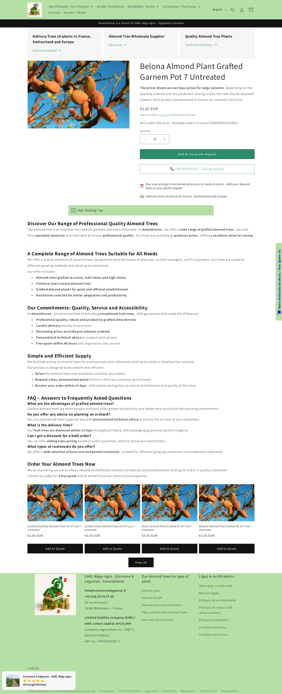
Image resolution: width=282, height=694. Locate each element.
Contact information (130, 691)
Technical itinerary (199, 45)
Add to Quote (55, 549)
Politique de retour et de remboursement (215, 610)
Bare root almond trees (157, 620)
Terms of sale (169, 691)
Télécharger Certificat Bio (216, 586)
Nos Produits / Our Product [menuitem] (69, 6)
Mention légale (209, 593)
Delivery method (45, 50)
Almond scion (151, 590)
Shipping (163, 114)
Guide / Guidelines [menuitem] (111, 6)
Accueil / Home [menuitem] (75, 12)
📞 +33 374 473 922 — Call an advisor (197, 169)
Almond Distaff (152, 598)
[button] (232, 9)
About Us (115, 45)
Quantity (145, 131)
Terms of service (208, 691)
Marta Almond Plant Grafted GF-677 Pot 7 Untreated (167, 528)
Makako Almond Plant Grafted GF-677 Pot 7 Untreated (225, 528)
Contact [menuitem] (54, 12)
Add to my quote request (197, 154)
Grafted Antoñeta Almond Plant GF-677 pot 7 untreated (54, 528)
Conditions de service (213, 634)
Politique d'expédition (214, 620)
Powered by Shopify (84, 691)
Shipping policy (229, 691)
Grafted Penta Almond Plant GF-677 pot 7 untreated (110, 528)
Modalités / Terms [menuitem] (141, 6)
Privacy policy (107, 691)
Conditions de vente (212, 627)
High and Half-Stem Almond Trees (164, 612)
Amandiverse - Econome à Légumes (55, 691)
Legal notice (151, 691)
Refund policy (188, 691)
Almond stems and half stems (162, 605)
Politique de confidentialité (217, 600)
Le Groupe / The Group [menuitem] (179, 6)
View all (141, 562)
